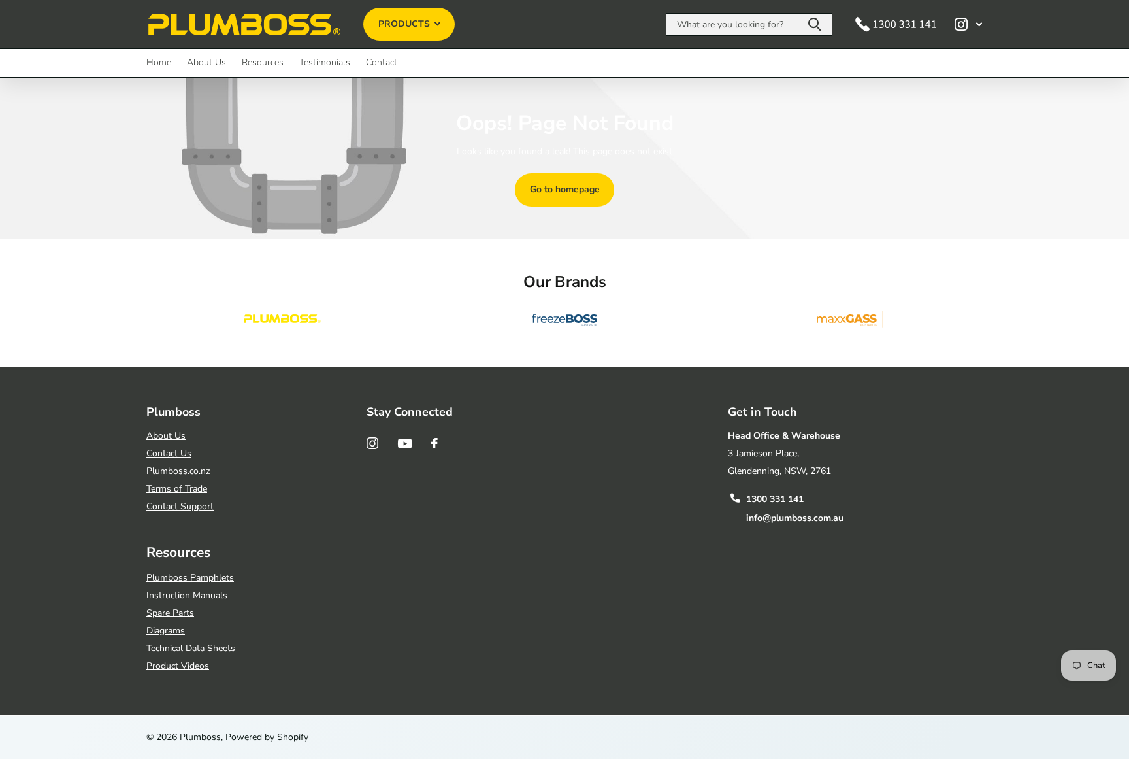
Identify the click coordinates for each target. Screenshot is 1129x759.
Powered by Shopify (266, 737)
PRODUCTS (405, 24)
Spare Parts (170, 613)
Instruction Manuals (186, 595)
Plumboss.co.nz (178, 471)
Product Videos (177, 666)
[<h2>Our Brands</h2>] (282, 319)
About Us (206, 62)
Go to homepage (565, 189)
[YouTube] (405, 443)
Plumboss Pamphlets (190, 577)
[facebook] (434, 443)
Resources (263, 62)
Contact (381, 62)
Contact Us (168, 453)
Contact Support (180, 506)
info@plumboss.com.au (794, 518)
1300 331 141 (775, 499)
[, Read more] (968, 24)
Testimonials (324, 62)
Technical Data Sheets (190, 648)
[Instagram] (372, 443)
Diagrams (165, 630)
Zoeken (814, 24)
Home (158, 62)
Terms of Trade (176, 488)
